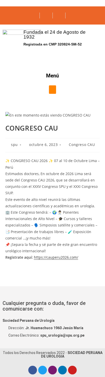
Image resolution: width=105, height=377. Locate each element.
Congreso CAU (82, 144)
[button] (52, 89)
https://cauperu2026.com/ (56, 257)
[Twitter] (42, 370)
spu (14, 144)
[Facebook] (32, 370)
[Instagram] (52, 370)
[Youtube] (72, 370)
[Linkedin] (62, 370)
